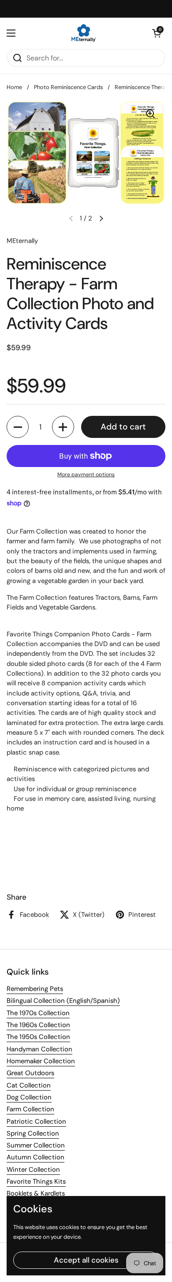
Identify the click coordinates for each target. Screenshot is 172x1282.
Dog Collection (29, 1097)
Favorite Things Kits (36, 1181)
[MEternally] (83, 33)
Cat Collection (29, 1085)
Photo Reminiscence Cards (68, 87)
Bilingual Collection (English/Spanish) (63, 1000)
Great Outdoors (30, 1073)
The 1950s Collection (38, 1036)
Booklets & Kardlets (36, 1193)
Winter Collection (33, 1169)
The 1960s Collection (38, 1024)
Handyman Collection (39, 1049)
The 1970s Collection (38, 1013)
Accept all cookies (86, 1260)
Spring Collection (33, 1133)
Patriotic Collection (36, 1121)
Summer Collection (36, 1145)
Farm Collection (30, 1109)
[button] (156, 33)
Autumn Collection (35, 1157)
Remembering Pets (35, 988)
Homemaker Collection (41, 1061)
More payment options (86, 474)
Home (14, 87)
